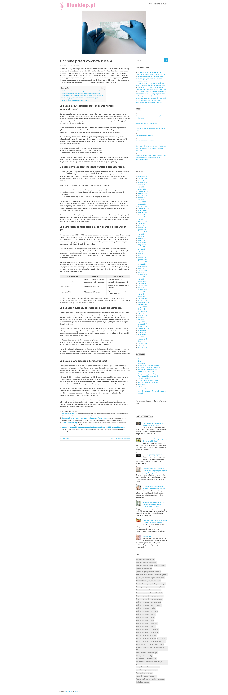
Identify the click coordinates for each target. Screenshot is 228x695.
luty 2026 (141, 187)
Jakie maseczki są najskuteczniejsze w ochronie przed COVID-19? (82, 95)
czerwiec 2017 (142, 334)
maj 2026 (141, 180)
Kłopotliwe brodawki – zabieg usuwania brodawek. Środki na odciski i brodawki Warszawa (94, 427)
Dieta (139, 361)
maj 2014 (141, 345)
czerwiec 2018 (142, 311)
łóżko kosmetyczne (142, 682)
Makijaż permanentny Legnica (145, 614)
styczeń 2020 (142, 281)
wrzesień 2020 (142, 264)
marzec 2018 (142, 317)
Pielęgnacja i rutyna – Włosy (147, 374)
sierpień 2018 (142, 307)
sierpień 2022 (142, 238)
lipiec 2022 (141, 240)
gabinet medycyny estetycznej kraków (148, 571)
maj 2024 (141, 219)
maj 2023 (141, 234)
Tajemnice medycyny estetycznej (146, 123)
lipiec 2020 (141, 268)
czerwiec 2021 (142, 249)
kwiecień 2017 (142, 339)
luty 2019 (141, 294)
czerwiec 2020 (142, 270)
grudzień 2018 (142, 298)
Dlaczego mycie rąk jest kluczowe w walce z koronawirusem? (81, 93)
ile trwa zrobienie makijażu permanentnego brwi (151, 575)
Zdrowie (76, 65)
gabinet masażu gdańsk (144, 568)
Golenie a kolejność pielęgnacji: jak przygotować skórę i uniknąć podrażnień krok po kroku (154, 505)
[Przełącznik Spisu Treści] (102, 88)
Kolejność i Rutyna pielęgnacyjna (148, 365)
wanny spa (161, 679)
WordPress (69, 691)
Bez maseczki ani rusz (69, 413)
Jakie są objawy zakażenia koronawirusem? (75, 100)
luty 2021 (141, 255)
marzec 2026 (142, 185)
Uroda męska (142, 389)
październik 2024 (143, 208)
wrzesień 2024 (142, 210)
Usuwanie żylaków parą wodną (146, 679)
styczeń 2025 (142, 202)
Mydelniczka (147, 536)
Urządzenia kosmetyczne (144, 673)
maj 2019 (141, 287)
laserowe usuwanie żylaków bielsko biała (149, 593)
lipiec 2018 (141, 309)
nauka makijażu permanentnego (146, 653)
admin (70, 65)
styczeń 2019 (142, 296)
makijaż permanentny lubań (145, 617)
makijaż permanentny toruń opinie (147, 629)
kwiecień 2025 (142, 195)
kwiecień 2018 (142, 315)
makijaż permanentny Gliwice (145, 608)
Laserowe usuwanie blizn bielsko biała (148, 590)
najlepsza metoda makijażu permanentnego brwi (150, 648)
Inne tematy (142, 363)
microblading (161, 638)
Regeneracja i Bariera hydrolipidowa (149, 376)
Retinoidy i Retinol (144, 378)
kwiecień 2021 (142, 253)
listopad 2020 (142, 262)
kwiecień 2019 (142, 290)
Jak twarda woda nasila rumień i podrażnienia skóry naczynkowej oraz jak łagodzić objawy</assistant (155, 471)
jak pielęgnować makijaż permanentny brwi (150, 578)
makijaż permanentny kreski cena (147, 611)
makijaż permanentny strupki (145, 626)
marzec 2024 (142, 223)
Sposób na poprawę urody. (144, 135)
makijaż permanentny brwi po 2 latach (148, 605)
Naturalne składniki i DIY (146, 372)
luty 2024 (141, 225)
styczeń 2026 (142, 189)
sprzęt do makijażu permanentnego (147, 667)
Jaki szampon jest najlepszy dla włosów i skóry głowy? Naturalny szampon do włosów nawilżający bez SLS (151, 158)
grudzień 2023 (142, 230)
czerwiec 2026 (142, 178)
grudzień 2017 (142, 324)
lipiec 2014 (141, 341)
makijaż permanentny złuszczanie (147, 632)
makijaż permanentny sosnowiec (146, 623)
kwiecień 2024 (142, 221)
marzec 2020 (142, 277)
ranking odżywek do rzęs (144, 656)
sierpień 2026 (142, 176)
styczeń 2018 (142, 322)
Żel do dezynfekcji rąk (70, 422)
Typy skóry (141, 384)
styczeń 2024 (142, 227)
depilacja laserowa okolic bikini (146, 562)
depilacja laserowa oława (144, 565)
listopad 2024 (142, 206)
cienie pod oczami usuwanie (145, 559)
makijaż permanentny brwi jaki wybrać (148, 602)
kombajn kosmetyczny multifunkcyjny (148, 581)
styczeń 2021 (142, 257)
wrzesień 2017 (142, 330)
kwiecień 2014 (142, 347)
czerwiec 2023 (142, 232)
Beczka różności (143, 359)
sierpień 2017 (142, 332)
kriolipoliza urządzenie (157, 587)
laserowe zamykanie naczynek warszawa (149, 599)
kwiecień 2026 (142, 182)
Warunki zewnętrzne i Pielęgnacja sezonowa (152, 391)
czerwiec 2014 (142, 343)
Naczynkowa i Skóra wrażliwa (147, 369)
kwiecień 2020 (142, 275)
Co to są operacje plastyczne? (152, 455)
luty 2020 (141, 279)
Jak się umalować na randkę (145, 141)
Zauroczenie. (65, 438)
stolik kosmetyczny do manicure (146, 670)
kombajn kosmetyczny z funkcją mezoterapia (150, 584)
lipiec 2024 (141, 215)
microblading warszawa (157, 641)
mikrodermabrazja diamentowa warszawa (150, 644)
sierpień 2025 (142, 193)
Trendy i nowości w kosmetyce (148, 382)
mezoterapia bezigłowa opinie (146, 638)
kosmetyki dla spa (142, 587)
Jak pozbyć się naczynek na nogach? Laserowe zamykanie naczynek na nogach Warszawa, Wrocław (151, 148)
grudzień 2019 (142, 283)
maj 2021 (141, 251)
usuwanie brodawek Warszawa (146, 676)
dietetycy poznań (159, 565)
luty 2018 (141, 320)
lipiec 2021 (141, 247)
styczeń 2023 (142, 236)
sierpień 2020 (142, 266)
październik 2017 (143, 328)
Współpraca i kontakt (158, 4)
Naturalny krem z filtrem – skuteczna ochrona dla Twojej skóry (84, 418)
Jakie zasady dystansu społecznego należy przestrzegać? (80, 98)
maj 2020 (141, 272)
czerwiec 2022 (142, 242)
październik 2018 (143, 302)
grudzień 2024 (142, 204)
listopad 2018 (142, 300)
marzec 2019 (142, 292)
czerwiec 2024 (142, 217)
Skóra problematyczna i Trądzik (148, 380)
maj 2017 (141, 337)
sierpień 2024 (142, 212)
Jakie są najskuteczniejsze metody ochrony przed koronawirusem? (83, 91)
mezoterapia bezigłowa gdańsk (146, 635)
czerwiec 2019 (142, 285)
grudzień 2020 (142, 260)
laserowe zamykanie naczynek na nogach (149, 596)
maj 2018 (141, 313)
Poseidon (77, 691)
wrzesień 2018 (142, 305)
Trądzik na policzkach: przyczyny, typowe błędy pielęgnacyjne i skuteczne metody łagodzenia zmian (150, 79)
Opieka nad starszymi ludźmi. (119, 438)
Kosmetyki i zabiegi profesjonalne (149, 367)
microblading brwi (142, 641)
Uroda (140, 387)
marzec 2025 (142, 197)
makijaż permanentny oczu (145, 620)
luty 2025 (141, 200)
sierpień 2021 (142, 245)
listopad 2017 (142, 326)
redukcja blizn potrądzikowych (146, 658)
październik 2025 (143, 191)
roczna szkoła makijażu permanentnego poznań (149, 663)
